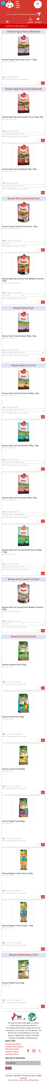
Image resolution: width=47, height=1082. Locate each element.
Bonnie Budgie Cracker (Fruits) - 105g (17, 926)
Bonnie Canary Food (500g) (13, 769)
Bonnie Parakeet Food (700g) (14, 665)
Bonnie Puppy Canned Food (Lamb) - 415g (19, 226)
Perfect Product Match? (13, 1044)
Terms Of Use (23, 1080)
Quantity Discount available (20, 79)
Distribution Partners (12, 1054)
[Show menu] (7, 21)
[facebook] (28, 1051)
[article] (23, 59)
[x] (40, 1051)
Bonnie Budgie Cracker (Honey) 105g (17, 873)
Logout (16, 21)
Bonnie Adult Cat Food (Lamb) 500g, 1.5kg (19, 498)
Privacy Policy (13, 1080)
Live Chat (38, 22)
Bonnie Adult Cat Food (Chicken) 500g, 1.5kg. (20, 393)
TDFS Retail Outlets (12, 1049)
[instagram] (34, 1051)
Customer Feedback (12, 1051)
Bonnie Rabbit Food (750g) (13, 983)
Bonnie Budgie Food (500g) (13, 821)
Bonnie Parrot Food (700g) (13, 717)
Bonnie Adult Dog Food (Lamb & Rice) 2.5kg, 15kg (22, 117)
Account (30, 22)
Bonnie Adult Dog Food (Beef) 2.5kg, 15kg (19, 169)
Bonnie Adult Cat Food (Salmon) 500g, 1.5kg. (20, 446)
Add (43, 83)
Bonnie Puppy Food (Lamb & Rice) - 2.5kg (19, 60)
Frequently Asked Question (14, 1046)
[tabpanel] (38, 20)
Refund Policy (34, 1080)
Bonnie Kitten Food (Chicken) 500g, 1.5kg (19, 336)
